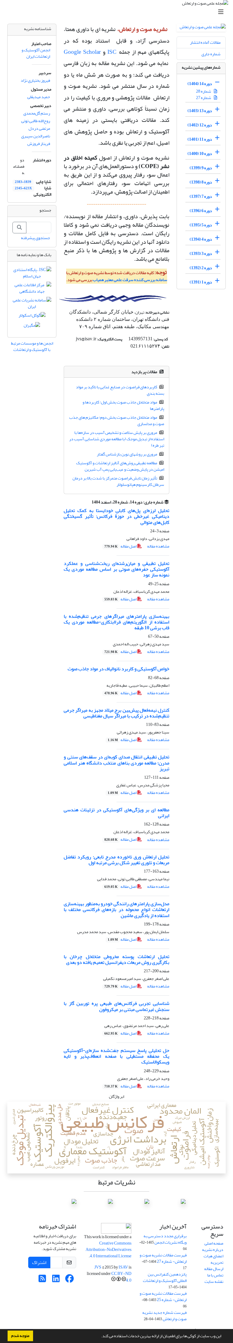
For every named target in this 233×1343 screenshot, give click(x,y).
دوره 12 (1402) (199, 125)
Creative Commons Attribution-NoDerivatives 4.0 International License (108, 1249)
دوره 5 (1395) (201, 225)
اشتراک (39, 1262)
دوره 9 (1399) (201, 168)
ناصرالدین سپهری (35, 136)
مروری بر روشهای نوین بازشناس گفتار (127, 454)
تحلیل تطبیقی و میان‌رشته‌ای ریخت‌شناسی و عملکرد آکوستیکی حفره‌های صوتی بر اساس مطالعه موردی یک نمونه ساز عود (116, 569)
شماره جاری (211, 54)
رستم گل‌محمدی (36, 113)
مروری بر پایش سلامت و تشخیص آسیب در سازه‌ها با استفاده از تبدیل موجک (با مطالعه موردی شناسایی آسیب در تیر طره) (116, 438)
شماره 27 (204, 98)
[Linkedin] (55, 1280)
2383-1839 (23, 182)
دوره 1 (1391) (201, 282)
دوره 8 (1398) (201, 182)
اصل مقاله (120, 546)
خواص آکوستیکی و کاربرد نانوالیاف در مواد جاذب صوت (118, 668)
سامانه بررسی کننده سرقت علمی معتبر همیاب (130, 280)
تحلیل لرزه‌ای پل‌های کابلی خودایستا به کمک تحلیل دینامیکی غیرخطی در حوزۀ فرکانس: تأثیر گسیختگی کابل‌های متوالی (116, 516)
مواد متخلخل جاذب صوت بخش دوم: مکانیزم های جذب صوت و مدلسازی (116, 420)
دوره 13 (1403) (199, 111)
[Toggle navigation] (118, 12)
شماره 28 (204, 91)
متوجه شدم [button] (20, 1335)
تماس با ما (215, 1275)
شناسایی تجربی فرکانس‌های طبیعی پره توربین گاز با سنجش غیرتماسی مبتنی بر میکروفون (116, 1006)
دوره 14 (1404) (199, 84)
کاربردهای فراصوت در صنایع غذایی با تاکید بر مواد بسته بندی (120, 390)
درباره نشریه (212, 1249)
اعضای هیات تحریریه (213, 1259)
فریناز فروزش (38, 143)
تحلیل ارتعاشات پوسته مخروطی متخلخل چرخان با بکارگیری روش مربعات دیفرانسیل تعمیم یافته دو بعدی (116, 959)
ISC (111, 51)
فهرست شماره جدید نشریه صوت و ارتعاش (164, 1315)
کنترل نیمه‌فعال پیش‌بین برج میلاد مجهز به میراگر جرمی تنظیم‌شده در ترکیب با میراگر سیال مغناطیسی (116, 713)
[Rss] (42, 1280)
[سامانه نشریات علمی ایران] (31, 305)
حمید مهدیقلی (38, 97)
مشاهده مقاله (158, 546)
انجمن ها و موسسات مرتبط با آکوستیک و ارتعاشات (32, 346)
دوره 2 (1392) (201, 268)
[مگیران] (32, 327)
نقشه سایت (213, 1281)
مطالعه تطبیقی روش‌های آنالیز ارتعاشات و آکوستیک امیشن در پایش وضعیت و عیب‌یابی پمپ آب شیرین (120, 466)
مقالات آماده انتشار (205, 42)
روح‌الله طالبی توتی (35, 121)
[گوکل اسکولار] (32, 316)
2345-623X (23, 188)
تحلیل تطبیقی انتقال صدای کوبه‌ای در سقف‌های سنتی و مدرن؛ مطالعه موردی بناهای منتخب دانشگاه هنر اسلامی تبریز (116, 762)
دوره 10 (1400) (199, 153)
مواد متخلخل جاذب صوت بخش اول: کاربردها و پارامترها (123, 405)
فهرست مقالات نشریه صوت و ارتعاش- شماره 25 (163, 1296)
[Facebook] (69, 1280)
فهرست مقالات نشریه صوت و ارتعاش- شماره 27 (163, 1258)
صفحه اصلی (213, 1243)
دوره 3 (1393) (201, 253)
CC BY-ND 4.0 (121, 1276)
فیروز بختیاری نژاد (35, 80)
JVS (97, 1267)
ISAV (123, 1267)
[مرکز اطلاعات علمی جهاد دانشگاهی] (31, 289)
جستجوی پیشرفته (35, 238)
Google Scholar (82, 51)
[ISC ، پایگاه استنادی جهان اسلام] (31, 274)
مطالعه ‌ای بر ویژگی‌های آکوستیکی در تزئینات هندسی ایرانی (116, 812)
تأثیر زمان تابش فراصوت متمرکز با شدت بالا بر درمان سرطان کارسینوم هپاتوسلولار (118, 481)
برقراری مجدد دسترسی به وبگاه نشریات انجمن (165, 1239)
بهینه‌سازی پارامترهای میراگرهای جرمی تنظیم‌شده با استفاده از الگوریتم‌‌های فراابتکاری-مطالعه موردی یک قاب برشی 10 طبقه (116, 622)
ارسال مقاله (213, 1269)
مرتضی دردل (39, 128)
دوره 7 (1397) (201, 196)
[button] (99, 1337)
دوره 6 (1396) (201, 211)
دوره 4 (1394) (201, 239)
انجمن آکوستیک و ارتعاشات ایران (36, 53)
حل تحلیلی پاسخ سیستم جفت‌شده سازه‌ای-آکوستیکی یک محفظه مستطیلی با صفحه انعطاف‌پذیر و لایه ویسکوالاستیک (116, 1056)
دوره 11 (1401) (199, 139)
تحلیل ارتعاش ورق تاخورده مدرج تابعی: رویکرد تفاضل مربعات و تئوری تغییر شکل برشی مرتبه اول (116, 859)
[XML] (88, 502)
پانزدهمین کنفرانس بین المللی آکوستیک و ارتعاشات (165, 1277)
